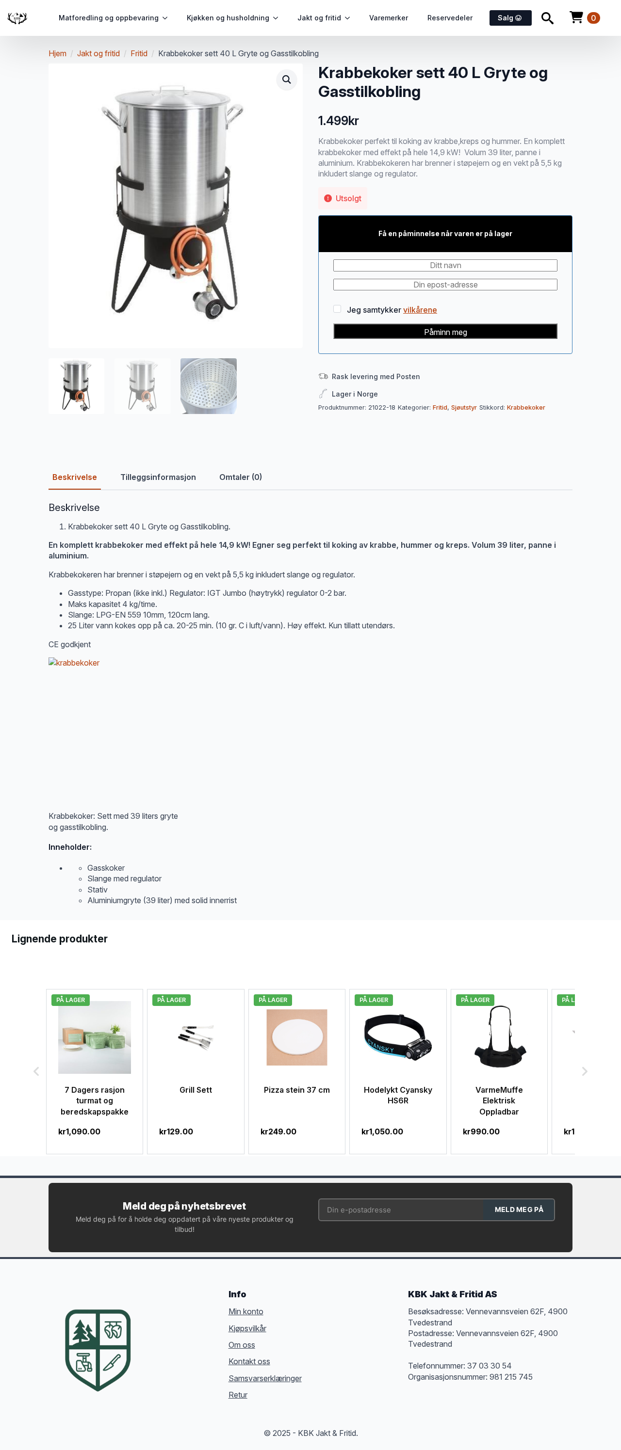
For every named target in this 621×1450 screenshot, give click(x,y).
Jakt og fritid (319, 18)
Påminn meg (445, 332)
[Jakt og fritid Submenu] (350, 18)
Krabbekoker (526, 407)
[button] (287, 79)
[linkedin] (205, 1335)
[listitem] (94, 1071)
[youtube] (152, 1353)
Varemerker (388, 18)
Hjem (57, 53)
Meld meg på (519, 1209)
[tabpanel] (310, 704)
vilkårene (420, 310)
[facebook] (152, 1335)
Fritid (139, 53)
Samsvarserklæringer (265, 1378)
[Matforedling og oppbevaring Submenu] (168, 18)
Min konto (246, 1311)
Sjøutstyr (464, 407)
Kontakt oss (249, 1361)
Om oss (242, 1345)
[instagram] (187, 1335)
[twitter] (170, 1335)
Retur (238, 1395)
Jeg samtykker (391, 309)
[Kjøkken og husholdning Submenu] (278, 18)
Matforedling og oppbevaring (109, 18)
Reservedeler (450, 18)
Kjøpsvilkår (247, 1328)
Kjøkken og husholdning (228, 18)
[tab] (75, 477)
